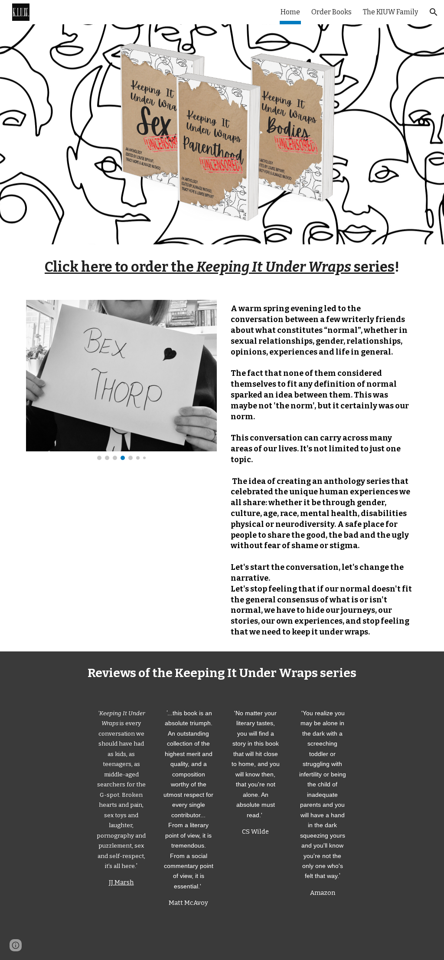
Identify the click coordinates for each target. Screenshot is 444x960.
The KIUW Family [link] (390, 12)
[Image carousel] (121, 380)
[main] (222, 267)
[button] (433, 12)
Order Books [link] (331, 12)
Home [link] (290, 12)
